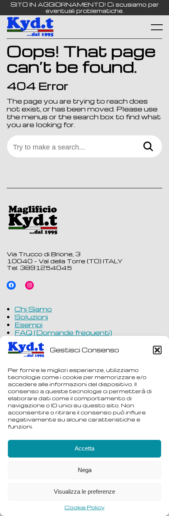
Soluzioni (31, 316)
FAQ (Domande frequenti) (63, 332)
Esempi (28, 324)
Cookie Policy (84, 507)
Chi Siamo (33, 308)
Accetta (84, 448)
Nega (85, 470)
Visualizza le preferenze (84, 491)
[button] (157, 350)
